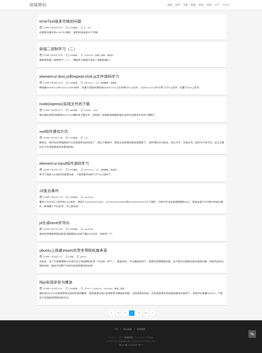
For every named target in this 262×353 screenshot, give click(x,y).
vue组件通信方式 (53, 131)
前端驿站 (128, 337)
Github (226, 4)
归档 (209, 4)
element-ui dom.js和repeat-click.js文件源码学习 (79, 76)
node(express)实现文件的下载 (64, 104)
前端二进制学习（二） (58, 49)
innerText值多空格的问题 (60, 21)
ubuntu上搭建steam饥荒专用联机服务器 (73, 250)
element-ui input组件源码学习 (64, 163)
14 (145, 312)
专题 (185, 4)
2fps (150, 337)
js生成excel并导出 (54, 223)
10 (118, 312)
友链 (169, 4)
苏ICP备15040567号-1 (131, 345)
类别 (201, 4)
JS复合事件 (49, 191)
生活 (177, 4)
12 (131, 312)
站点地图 (127, 329)
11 (125, 312)
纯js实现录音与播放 (55, 282)
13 (138, 312)
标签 (193, 4)
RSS (116, 329)
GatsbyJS (124, 341)
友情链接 (141, 329)
